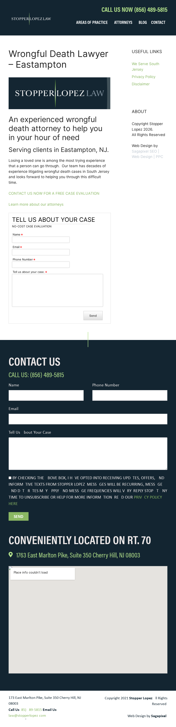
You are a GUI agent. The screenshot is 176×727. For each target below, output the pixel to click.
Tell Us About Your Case (30, 432)
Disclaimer (141, 84)
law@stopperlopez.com (27, 716)
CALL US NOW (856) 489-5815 (134, 9)
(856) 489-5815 (31, 710)
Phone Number (105, 385)
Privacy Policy (143, 77)
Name (14, 385)
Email (13, 409)
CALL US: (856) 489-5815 (36, 374)
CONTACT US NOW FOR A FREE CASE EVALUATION (54, 193)
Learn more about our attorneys (36, 204)
